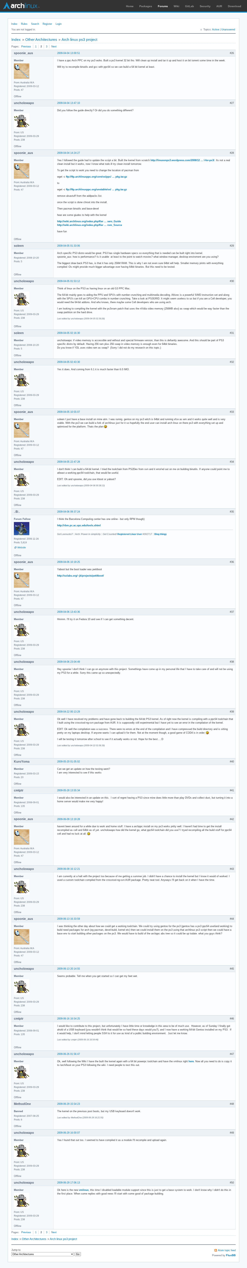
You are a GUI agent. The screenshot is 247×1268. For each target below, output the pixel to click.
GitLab (189, 6)
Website (21, 547)
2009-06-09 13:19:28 (68, 819)
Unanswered (228, 29)
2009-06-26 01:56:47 (68, 1054)
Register (47, 23)
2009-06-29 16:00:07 (68, 1132)
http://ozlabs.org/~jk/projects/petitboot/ (80, 575)
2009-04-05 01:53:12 (68, 281)
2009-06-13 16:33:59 (68, 918)
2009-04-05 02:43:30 (68, 362)
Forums (163, 6)
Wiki (176, 6)
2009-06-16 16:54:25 (68, 1018)
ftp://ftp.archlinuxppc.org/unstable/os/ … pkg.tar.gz (96, 189)
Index (14, 23)
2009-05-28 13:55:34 (68, 790)
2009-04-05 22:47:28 (68, 461)
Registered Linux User (129, 534)
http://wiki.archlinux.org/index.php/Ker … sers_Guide (89, 221)
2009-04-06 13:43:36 (68, 611)
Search (35, 23)
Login (59, 23)
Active (215, 29)
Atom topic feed (227, 1250)
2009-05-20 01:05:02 (68, 761)
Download (234, 6)
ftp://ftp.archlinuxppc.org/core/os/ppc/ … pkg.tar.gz (96, 176)
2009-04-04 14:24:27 (68, 152)
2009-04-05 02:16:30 (68, 333)
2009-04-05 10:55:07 (68, 411)
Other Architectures (41, 40)
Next (54, 46)
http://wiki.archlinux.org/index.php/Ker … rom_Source (89, 225)
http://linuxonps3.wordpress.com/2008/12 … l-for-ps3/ (182, 160)
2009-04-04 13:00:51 (68, 53)
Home (130, 6)
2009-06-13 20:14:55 (68, 968)
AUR (219, 6)
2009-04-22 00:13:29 (68, 711)
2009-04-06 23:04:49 (68, 661)
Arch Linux (21, 6)
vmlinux (84, 1190)
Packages (145, 6)
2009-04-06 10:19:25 (68, 562)
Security (205, 6)
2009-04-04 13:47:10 (68, 103)
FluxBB (231, 1255)
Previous (26, 46)
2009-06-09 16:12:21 (68, 868)
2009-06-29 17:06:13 (68, 1182)
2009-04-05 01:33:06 (68, 245)
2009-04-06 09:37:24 (68, 511)
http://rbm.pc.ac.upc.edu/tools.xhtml (79, 525)
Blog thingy (160, 534)
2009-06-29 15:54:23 (68, 1103)
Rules (24, 23)
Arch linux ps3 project (79, 40)
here (191, 1061)
